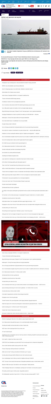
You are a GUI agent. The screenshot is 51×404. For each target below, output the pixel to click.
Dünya (9, 11)
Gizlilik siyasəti (44, 392)
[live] (21, 6)
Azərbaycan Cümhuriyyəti (22, 11)
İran (29, 11)
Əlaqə (9, 2)
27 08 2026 (13, 2)
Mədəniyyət (40, 11)
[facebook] (43, 6)
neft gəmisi (19, 72)
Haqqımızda (4, 2)
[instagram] (41, 6)
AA (2, 51)
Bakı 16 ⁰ (20, 2)
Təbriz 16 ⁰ (26, 2)
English (48, 2)
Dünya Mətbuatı (36, 389)
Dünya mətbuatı (33, 11)
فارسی (43, 2)
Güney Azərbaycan (14, 11)
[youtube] (31, 6)
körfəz (13, 72)
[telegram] (49, 6)
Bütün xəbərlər (3, 11)
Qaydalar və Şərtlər (45, 394)
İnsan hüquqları (46, 11)
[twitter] (46, 6)
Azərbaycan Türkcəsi (33, 2)
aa (5, 51)
